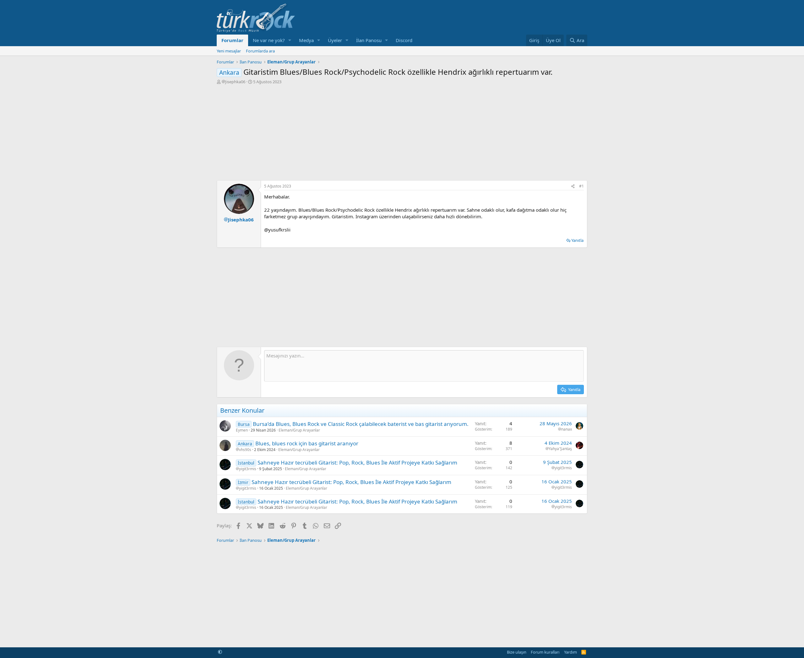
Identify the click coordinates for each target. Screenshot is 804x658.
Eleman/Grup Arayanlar (299, 430)
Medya (306, 40)
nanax (566, 429)
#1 (581, 186)
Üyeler (335, 40)
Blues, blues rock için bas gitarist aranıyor (306, 443)
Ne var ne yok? (269, 40)
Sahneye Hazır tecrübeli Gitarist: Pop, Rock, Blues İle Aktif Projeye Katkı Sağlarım (357, 462)
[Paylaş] (573, 186)
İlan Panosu (369, 40)
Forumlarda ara (260, 51)
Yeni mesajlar (229, 51)
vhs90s (245, 449)
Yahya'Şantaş (560, 448)
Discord (404, 40)
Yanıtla (577, 240)
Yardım (570, 652)
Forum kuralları (545, 652)
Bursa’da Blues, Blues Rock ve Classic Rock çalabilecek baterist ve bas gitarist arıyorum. (361, 423)
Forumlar (232, 40)
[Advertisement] (402, 132)
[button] (289, 40)
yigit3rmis (247, 468)
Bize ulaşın (516, 652)
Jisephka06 (235, 81)
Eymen (242, 430)
